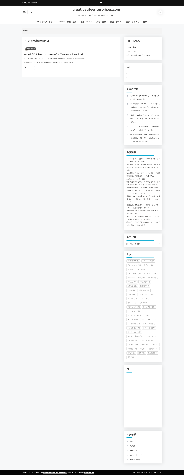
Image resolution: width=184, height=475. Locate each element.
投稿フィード (134, 450)
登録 (131, 441)
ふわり (131, 294)
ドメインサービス (149, 319)
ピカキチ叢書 (131, 47)
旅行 (143, 349)
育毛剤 (131, 353)
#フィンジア (150, 273)
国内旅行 (132, 349)
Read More (28, 68)
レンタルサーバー (147, 340)
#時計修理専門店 (80, 58)
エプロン (144, 298)
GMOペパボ (144, 290)
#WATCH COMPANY (59, 58)
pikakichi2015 (35, 58)
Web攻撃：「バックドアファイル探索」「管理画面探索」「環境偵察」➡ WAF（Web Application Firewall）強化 (143, 176)
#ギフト (148, 265)
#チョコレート (134, 273)
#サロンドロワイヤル (136, 269)
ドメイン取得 (134, 324)
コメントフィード (136, 455)
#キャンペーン (134, 265)
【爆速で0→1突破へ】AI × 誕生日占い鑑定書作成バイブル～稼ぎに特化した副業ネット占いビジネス (145, 118)
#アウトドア (148, 261)
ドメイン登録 (149, 324)
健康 (145, 344)
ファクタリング (134, 332)
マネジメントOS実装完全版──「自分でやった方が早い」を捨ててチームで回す (144, 128)
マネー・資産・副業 (67, 22)
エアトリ (132, 298)
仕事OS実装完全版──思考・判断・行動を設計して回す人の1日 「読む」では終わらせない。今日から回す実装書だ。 (144, 138)
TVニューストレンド (46, 22)
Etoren (131, 290)
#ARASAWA (133, 261)
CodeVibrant (89, 472)
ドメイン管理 (149, 328)
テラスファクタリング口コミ (139, 315)
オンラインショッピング (137, 303)
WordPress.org (135, 459)
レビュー (132, 340)
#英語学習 (145, 282)
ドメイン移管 (134, 328)
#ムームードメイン (136, 278)
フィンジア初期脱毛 (136, 336)
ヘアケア (152, 336)
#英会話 (132, 282)
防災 (131, 357)
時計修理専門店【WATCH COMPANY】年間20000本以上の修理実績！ (54, 54)
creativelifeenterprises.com (96, 9)
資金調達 (152, 353)
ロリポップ (133, 344)
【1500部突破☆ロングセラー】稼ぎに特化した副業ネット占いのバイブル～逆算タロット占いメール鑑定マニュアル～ (145, 107)
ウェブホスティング (147, 294)
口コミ (154, 344)
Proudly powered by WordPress (55, 472)
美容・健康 (101, 22)
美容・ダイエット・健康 (136, 22)
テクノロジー (134, 311)
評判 (142, 353)
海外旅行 (153, 349)
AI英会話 (132, 286)
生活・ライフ (86, 22)
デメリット (133, 319)
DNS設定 (144, 286)
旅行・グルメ (116, 22)
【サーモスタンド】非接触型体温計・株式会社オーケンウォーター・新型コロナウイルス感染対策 (143, 167)
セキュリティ (149, 307)
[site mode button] (160, 12)
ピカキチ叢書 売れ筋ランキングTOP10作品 (146, 472)
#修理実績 (70, 58)
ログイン (133, 446)
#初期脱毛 (153, 278)
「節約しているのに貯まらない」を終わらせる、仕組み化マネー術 (145, 97)
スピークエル (134, 307)
